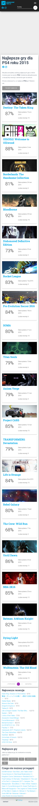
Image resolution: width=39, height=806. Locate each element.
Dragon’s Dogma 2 (8, 706)
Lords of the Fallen (8, 715)
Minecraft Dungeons (9, 789)
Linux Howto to (7, 796)
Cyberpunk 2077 (17, 781)
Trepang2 (5, 740)
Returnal (15, 793)
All (5, 763)
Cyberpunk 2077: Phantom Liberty (14, 730)
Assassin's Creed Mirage (10, 718)
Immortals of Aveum (9, 737)
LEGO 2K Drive (7, 742)
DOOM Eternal (7, 772)
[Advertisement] (19, 33)
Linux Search (18, 796)
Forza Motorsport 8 (15, 786)
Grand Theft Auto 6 (30, 786)
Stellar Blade (6, 701)
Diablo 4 (15, 791)
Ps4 (5, 759)
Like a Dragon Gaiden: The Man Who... (15, 711)
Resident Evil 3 (28, 776)
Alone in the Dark (8, 703)
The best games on (11, 88)
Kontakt (5, 801)
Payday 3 (5, 728)
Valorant (23, 793)
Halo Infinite (26, 784)
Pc (21, 759)
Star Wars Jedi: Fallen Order (23, 772)
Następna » (28, 684)
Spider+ (4, 713)
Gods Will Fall (7, 793)
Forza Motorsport (8, 720)
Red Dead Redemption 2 (23, 774)
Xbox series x (31, 759)
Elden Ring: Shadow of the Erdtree (14, 694)
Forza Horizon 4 (8, 774)
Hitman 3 (22, 791)
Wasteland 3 (25, 779)
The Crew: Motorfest (9, 732)
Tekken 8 (5, 708)
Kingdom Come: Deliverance (12, 776)
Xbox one (13, 759)
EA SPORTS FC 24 (8, 725)
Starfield (5, 735)
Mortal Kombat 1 (8, 723)
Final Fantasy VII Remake (11, 779)
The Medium (31, 791)
